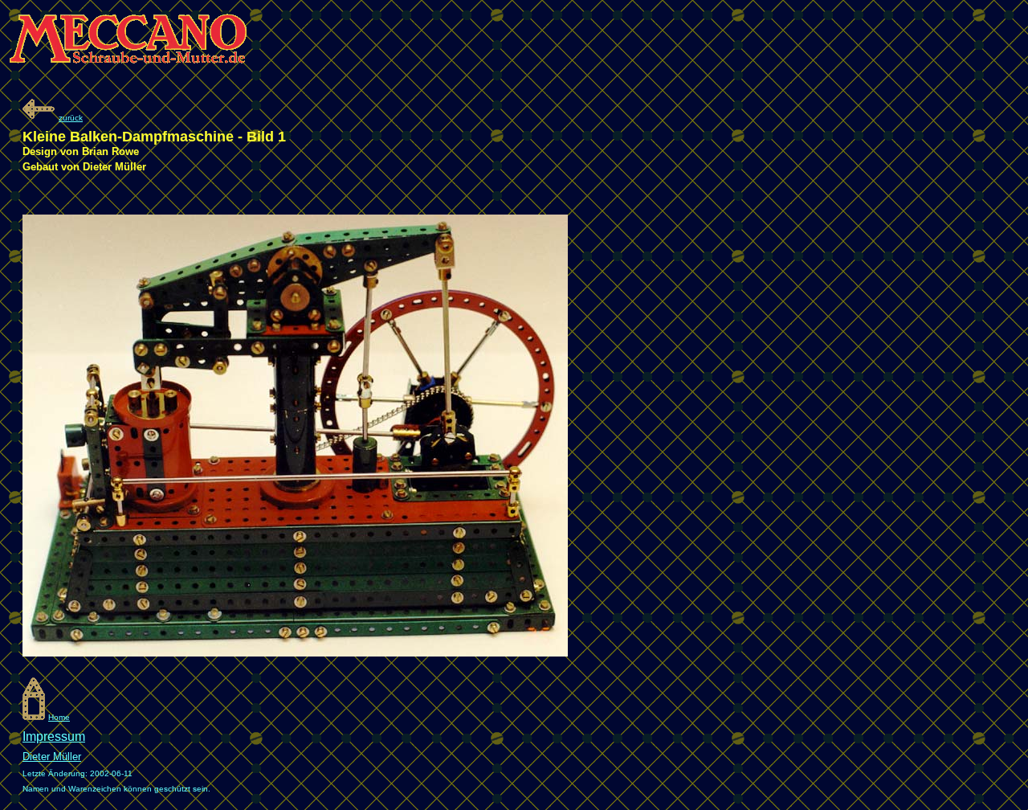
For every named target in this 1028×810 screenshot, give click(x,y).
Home (59, 717)
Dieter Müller (51, 757)
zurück (71, 117)
